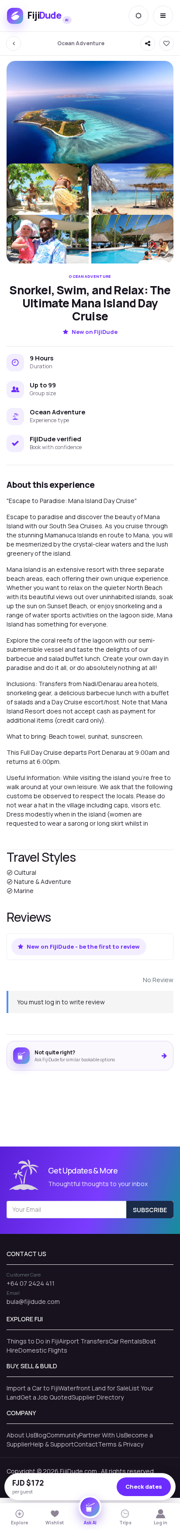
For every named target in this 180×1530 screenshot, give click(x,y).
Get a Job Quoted (46, 1397)
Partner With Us (101, 1435)
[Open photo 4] (48, 245)
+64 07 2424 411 (31, 1283)
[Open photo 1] (90, 123)
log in (52, 1002)
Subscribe (150, 1210)
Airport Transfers (84, 1341)
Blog (40, 1435)
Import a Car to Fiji (33, 1388)
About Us (20, 1435)
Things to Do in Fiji (33, 1341)
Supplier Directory (98, 1397)
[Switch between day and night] (138, 16)
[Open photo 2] (48, 194)
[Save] (166, 43)
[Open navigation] (163, 16)
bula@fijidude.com (33, 1301)
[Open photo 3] (132, 194)
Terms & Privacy (120, 1444)
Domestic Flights (42, 1350)
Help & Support (52, 1444)
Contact (86, 1444)
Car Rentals (125, 1341)
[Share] (147, 43)
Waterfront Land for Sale (94, 1388)
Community (62, 1435)
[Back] (13, 43)
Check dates (143, 1486)
